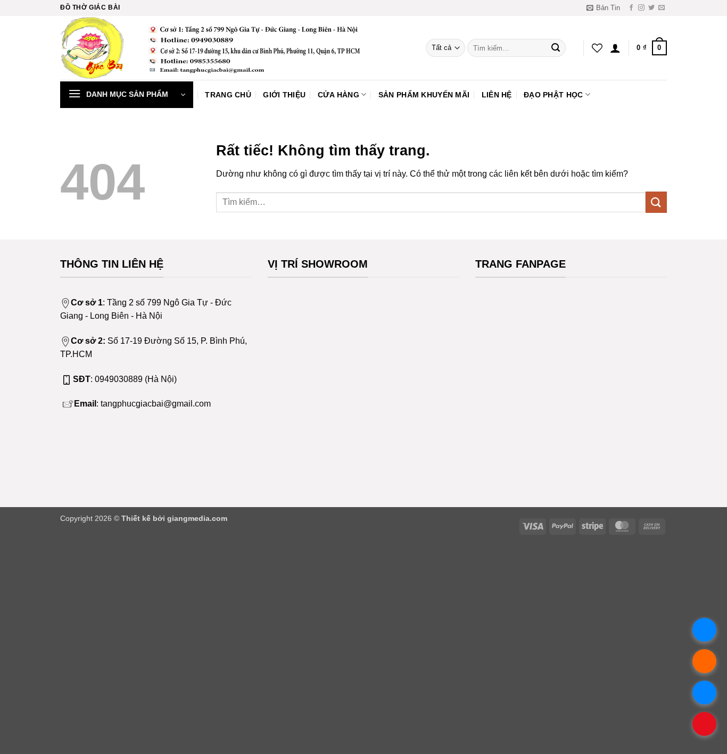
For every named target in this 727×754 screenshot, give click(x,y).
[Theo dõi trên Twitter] (651, 8)
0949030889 (119, 379)
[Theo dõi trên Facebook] (631, 8)
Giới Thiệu (284, 94)
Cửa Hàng (338, 94)
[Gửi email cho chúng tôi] (661, 8)
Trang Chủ (228, 94)
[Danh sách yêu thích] (597, 48)
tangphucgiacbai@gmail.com (156, 403)
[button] (603, 8)
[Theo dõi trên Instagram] (641, 8)
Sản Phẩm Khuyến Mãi (423, 94)
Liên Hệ (497, 94)
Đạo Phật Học (553, 94)
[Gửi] (556, 48)
